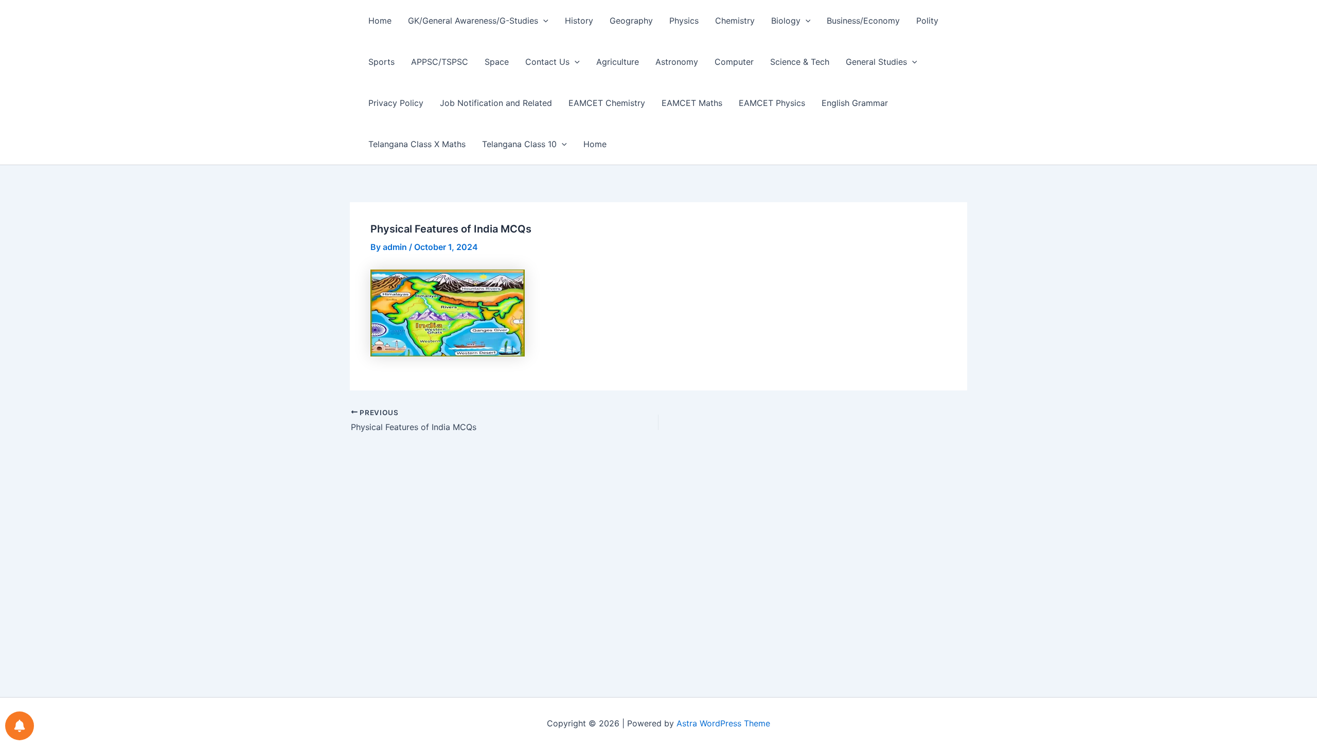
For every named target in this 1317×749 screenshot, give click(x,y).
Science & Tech (799, 62)
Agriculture (617, 62)
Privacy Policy (395, 103)
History (579, 20)
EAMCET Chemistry (606, 103)
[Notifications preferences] (19, 725)
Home (379, 20)
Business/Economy (863, 20)
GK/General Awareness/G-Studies (473, 20)
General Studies (876, 62)
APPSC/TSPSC (439, 62)
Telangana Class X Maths (417, 144)
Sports (381, 62)
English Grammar (855, 103)
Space (497, 62)
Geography (631, 20)
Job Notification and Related (496, 103)
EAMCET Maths (692, 103)
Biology (785, 20)
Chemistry (735, 20)
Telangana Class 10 (519, 144)
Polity (927, 20)
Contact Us (547, 62)
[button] (543, 20)
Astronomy (676, 62)
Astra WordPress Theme (723, 723)
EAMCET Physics (772, 103)
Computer (734, 62)
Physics (684, 20)
